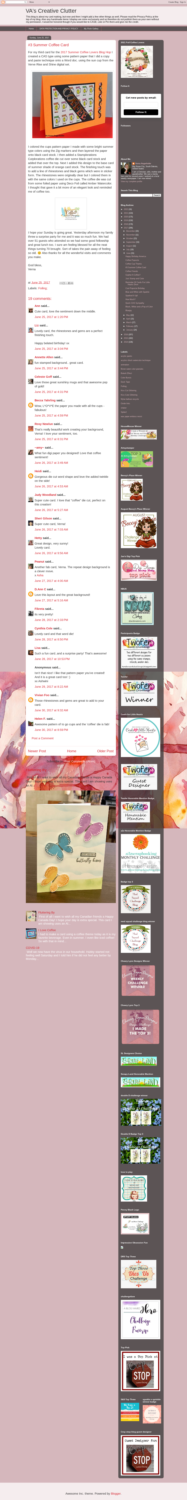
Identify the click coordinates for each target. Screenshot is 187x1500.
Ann (37, 305)
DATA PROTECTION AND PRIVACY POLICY (59, 29)
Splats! (124, 412)
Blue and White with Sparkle (137, 292)
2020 (126, 217)
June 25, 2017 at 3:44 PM (51, 368)
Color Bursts (126, 378)
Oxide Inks (125, 403)
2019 (126, 220)
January (130, 330)
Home (31, 29)
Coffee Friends (131, 271)
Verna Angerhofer (143, 163)
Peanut (39, 561)
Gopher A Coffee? (132, 275)
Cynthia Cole (43, 628)
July (128, 249)
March (129, 322)
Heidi (38, 471)
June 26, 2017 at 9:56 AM (51, 553)
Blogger (116, 1493)
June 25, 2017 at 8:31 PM (51, 439)
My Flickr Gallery (91, 29)
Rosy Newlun (44, 424)
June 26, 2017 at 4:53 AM (51, 486)
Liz (37, 325)
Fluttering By (36, 770)
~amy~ (39, 447)
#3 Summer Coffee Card (135, 267)
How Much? (130, 299)
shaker (124, 408)
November (130, 235)
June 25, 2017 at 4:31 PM (51, 391)
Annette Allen (44, 357)
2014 (126, 342)
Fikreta (39, 608)
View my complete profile (131, 181)
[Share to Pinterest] (72, 283)
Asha (40, 575)
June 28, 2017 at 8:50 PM (51, 639)
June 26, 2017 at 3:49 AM (51, 462)
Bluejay (128, 310)
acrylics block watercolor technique (135, 360)
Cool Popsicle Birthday (135, 288)
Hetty (38, 538)
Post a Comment (43, 738)
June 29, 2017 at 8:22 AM (51, 686)
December (130, 231)
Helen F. (40, 718)
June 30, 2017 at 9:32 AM (51, 710)
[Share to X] (66, 283)
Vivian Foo (42, 695)
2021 (126, 213)
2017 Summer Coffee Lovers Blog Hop (86, 52)
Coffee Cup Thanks (133, 264)
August (129, 246)
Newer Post (37, 751)
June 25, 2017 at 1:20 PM (51, 317)
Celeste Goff (43, 376)
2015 (126, 338)
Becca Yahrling (45, 400)
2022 (126, 209)
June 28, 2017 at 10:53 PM (52, 659)
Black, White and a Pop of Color (139, 307)
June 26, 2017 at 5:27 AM (51, 510)
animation (125, 365)
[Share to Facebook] (69, 283)
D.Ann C (40, 589)
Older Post (105, 751)
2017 (126, 228)
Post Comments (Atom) (80, 761)
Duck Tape (125, 382)
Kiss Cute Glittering (129, 395)
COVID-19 (32, 947)
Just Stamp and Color (134, 278)
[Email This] (60, 283)
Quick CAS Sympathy (134, 303)
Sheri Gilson (43, 518)
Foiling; (42, 288)
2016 (126, 334)
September (131, 242)
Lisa (37, 647)
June (128, 253)
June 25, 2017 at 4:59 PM (51, 415)
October (130, 238)
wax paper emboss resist (131, 416)
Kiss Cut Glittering (128, 390)
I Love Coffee (47, 930)
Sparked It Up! (131, 295)
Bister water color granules (132, 369)
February (130, 326)
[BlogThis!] (63, 283)
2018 (126, 224)
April (128, 319)
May (128, 315)
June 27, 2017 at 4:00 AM (51, 580)
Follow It (141, 112)
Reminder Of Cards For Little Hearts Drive (137, 283)
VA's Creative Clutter (51, 11)
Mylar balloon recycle (130, 399)
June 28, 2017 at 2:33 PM (51, 619)
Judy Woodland (45, 494)
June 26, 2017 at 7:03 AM (51, 529)
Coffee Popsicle (132, 260)
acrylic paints (126, 356)
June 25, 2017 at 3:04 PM (51, 348)
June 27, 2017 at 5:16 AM (51, 600)
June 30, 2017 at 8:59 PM (51, 729)
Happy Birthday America (135, 256)
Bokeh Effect (126, 373)
